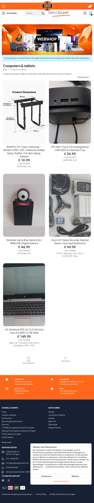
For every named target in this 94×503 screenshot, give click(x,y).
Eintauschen (7, 418)
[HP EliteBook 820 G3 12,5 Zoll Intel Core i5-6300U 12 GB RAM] (24, 294)
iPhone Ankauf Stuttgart (11, 434)
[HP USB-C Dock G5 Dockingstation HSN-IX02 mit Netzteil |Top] (70, 112)
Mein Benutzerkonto (29, 362)
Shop (5, 70)
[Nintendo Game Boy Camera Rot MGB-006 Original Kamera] (24, 205)
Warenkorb (65, 361)
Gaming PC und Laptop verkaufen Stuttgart (19, 431)
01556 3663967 (12, 467)
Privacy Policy (41, 494)
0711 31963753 (12, 459)
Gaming (51, 418)
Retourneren (7, 442)
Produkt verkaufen (9, 415)
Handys (51, 412)
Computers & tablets (18, 70)
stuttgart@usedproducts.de (17, 463)
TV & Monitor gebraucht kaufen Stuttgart (18, 428)
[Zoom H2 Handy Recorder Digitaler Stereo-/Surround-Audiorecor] (70, 205)
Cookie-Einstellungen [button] (61, 481)
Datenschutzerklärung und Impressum (17, 494)
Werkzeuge (52, 424)
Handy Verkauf (7, 437)
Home (4, 412)
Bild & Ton (52, 421)
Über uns (5, 424)
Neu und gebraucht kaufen (12, 421)
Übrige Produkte (54, 428)
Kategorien (11, 13)
